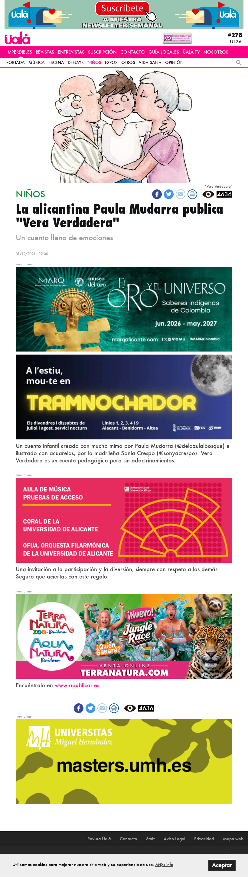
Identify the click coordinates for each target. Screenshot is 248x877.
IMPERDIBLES (19, 52)
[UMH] (124, 761)
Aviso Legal (174, 839)
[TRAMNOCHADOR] (124, 396)
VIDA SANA (150, 62)
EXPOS (111, 62)
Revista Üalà (99, 839)
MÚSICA (36, 62)
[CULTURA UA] (124, 519)
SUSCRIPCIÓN (102, 52)
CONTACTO (132, 52)
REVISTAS (45, 52)
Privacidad (204, 839)
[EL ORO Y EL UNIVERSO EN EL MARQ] (124, 308)
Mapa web (233, 839)
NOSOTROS (216, 52)
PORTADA (15, 62)
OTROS (128, 62)
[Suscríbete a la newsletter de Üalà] (124, 14)
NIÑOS (94, 62)
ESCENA (56, 62)
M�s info (164, 864)
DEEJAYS (76, 62)
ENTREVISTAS (71, 52)
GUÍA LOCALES (163, 52)
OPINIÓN (174, 62)
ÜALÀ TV (191, 52)
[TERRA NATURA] (124, 635)
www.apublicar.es (77, 685)
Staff (150, 839)
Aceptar (222, 865)
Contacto (128, 839)
